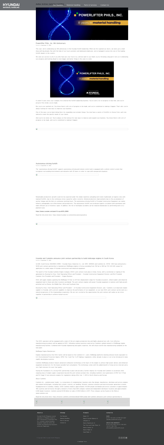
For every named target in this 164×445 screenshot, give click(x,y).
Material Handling (73, 5)
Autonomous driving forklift (46, 163)
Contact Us (105, 5)
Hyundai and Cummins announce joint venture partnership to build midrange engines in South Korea (75, 258)
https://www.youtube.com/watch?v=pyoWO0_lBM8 (52, 211)
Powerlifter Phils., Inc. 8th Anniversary (51, 43)
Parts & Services (90, 5)
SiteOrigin (80, 441)
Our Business (58, 5)
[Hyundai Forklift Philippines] (11, 5)
